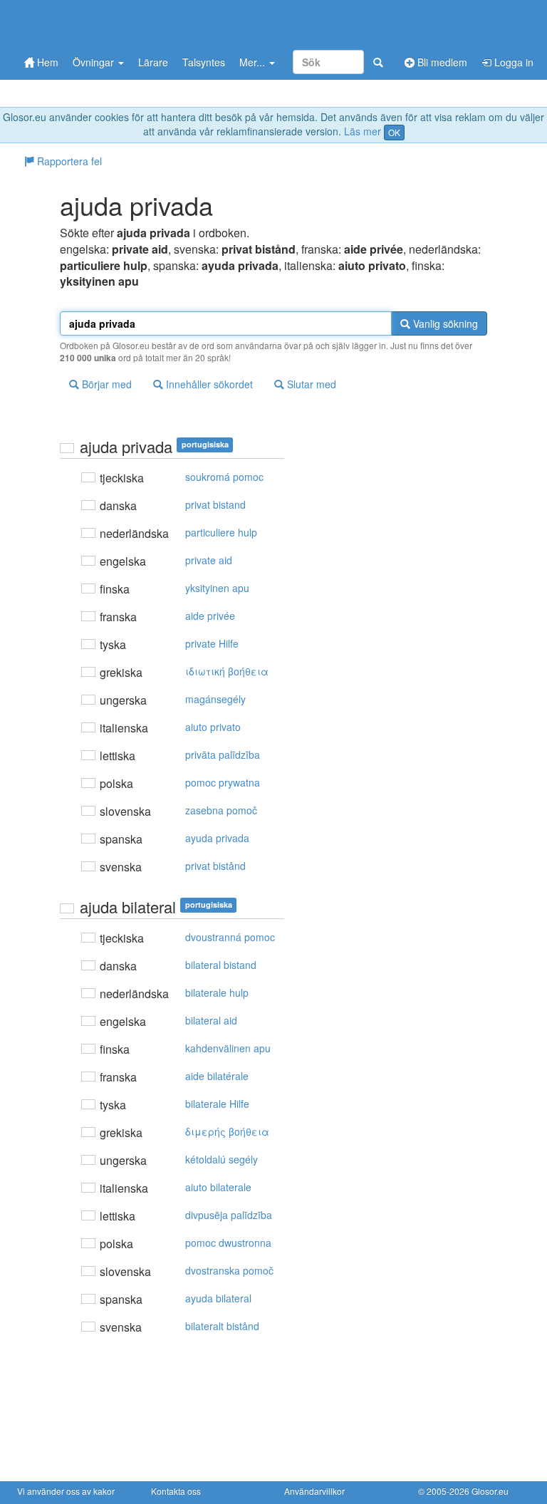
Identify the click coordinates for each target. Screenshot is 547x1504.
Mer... (253, 62)
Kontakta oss (176, 1491)
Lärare (153, 62)
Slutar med (310, 384)
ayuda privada (217, 838)
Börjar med (105, 384)
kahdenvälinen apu (228, 1048)
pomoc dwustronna (228, 1242)
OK (394, 132)
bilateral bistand (220, 965)
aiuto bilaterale (218, 1187)
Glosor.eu (490, 1491)
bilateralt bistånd (222, 1326)
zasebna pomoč (221, 810)
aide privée (210, 615)
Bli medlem (441, 62)
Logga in (512, 62)
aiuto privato (213, 727)
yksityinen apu (217, 588)
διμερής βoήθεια (227, 1131)
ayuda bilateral (218, 1298)
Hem (46, 62)
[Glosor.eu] (92, 23)
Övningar (95, 62)
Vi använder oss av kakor (66, 1491)
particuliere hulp (221, 532)
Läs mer (362, 131)
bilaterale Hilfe (217, 1103)
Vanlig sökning (444, 323)
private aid (208, 560)
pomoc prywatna (222, 782)
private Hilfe (212, 643)
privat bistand (215, 504)
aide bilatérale (217, 1076)
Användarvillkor (314, 1491)
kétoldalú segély (221, 1159)
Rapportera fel (68, 161)
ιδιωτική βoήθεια (227, 671)
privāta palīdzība (222, 754)
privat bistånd (215, 866)
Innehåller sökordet (208, 384)
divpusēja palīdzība (228, 1215)
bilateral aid (211, 1020)
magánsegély (215, 699)
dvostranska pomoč (229, 1270)
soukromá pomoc (224, 477)
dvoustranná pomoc (230, 937)
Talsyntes (203, 62)
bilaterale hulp (217, 992)
